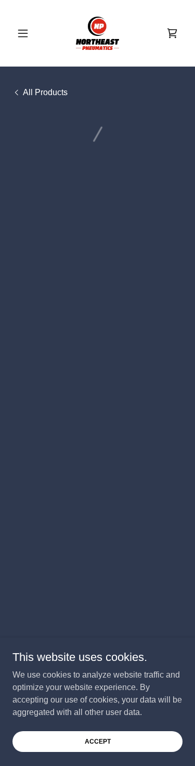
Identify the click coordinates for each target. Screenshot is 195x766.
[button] (25, 33)
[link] (97, 33)
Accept (98, 741)
